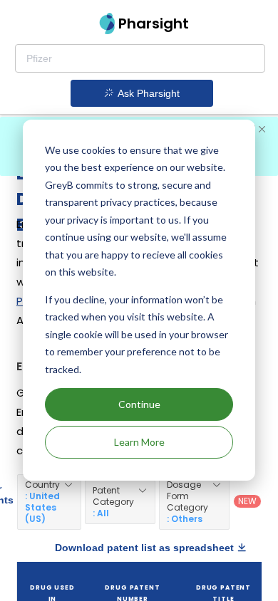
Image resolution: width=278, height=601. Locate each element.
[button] (49, 502)
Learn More (139, 442)
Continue (139, 404)
